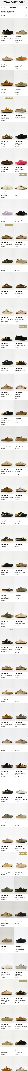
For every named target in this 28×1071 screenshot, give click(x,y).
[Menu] (1, 8)
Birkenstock (7, 12)
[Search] (4, 7)
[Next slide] (26, 2)
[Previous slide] (1, 2)
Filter (4, 15)
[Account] (23, 7)
